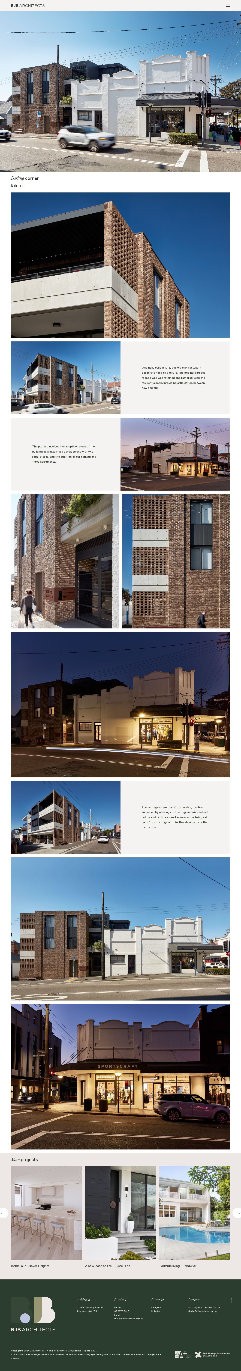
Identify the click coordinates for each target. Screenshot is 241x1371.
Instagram (156, 1307)
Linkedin (155, 1311)
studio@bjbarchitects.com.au (128, 1318)
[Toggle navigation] (228, 6)
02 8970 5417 (121, 1311)
